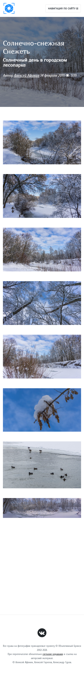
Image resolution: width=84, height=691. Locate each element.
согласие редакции (53, 654)
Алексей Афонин (26, 75)
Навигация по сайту (62, 8)
